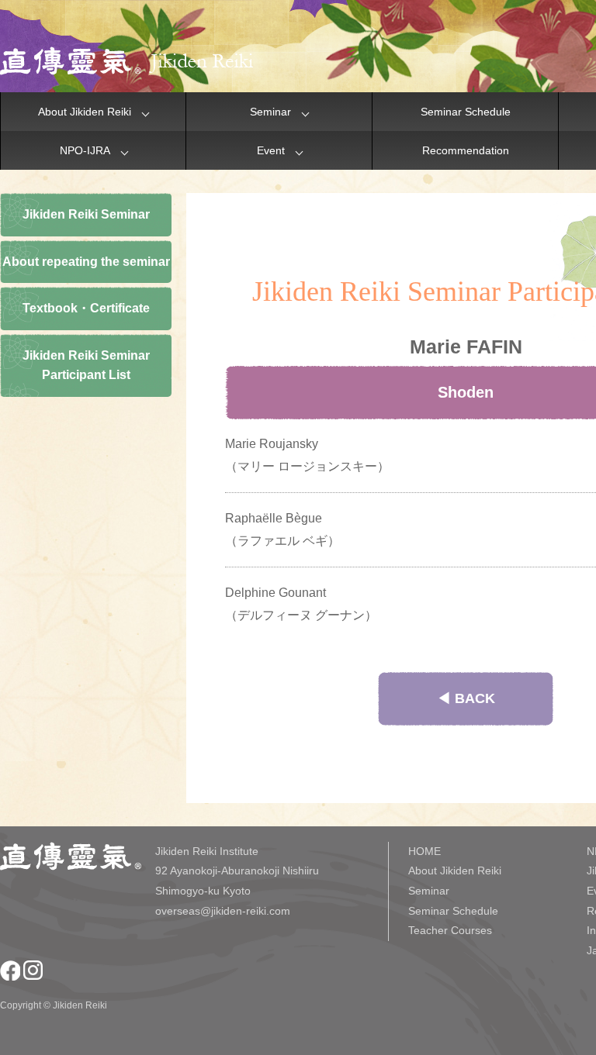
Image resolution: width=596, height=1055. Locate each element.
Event (271, 150)
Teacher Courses (450, 930)
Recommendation (465, 150)
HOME (424, 851)
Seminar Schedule (466, 111)
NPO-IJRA (85, 150)
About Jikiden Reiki (84, 111)
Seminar (270, 111)
